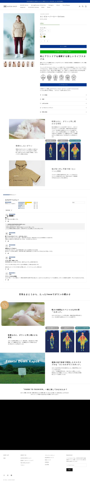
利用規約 (47, 462)
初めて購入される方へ (25, 462)
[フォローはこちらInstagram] (7, 475)
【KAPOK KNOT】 (45, 14)
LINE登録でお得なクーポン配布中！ (63, 51)
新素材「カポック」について (27, 460)
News (42, 7)
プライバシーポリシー (50, 455)
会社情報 (47, 464)
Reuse (48, 7)
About (58, 5)
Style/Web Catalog (33, 7)
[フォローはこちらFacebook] (4, 475)
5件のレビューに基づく (10, 203)
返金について (48, 460)
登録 (69, 469)
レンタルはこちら (63, 84)
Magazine (22, 7)
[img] (12, 214)
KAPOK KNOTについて (26, 458)
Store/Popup (66, 5)
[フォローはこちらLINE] (11, 475)
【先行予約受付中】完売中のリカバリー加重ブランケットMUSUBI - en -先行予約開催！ (44, 1)
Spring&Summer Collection (38, 5)
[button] (6, 194)
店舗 (4, 458)
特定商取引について (49, 457)
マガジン (23, 465)
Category (51, 5)
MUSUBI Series (24, 5)
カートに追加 (63, 46)
